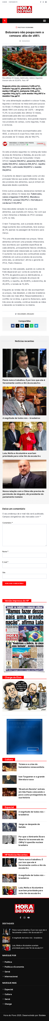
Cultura (9, 759)
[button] (44, 21)
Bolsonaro (22, 314)
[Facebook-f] (40, 2)
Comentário (7, 523)
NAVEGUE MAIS (9, 983)
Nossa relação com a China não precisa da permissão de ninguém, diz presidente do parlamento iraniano (23, 494)
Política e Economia (25, 27)
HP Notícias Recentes (16, 855)
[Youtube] (46, 2)
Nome (5, 551)
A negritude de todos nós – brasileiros (21, 418)
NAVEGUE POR (9, 955)
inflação (30, 314)
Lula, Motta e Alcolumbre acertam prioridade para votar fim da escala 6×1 (31, 890)
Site (3, 572)
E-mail (5, 562)
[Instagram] (43, 2)
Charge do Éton (13, 677)
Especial (9, 807)
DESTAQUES (8, 923)
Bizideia (42, 1015)
